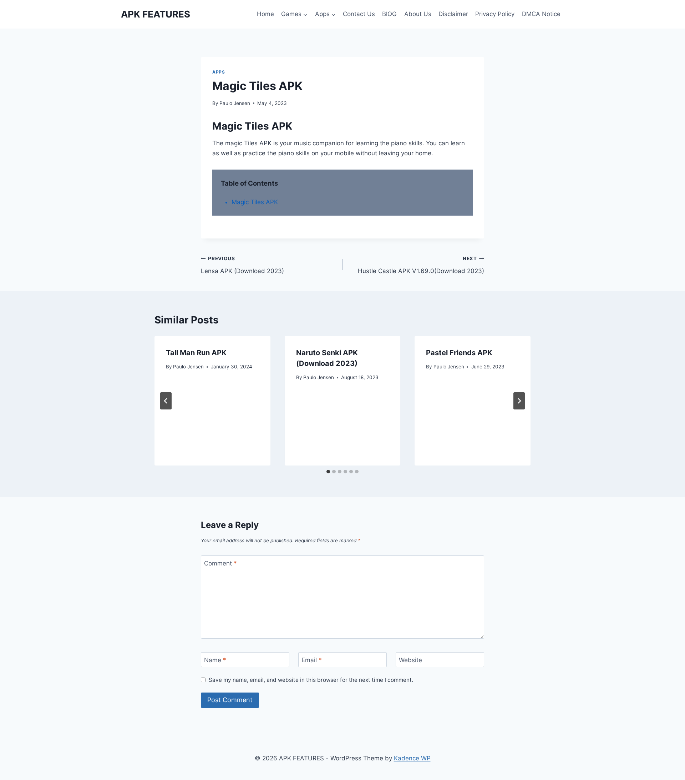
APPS (218, 72)
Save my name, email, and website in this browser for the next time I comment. (311, 679)
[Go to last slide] (166, 400)
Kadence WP (412, 758)
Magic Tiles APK (255, 202)
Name (215, 660)
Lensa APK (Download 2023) (242, 265)
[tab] (328, 471)
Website (410, 660)
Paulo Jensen (234, 103)
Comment (220, 563)
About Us (417, 13)
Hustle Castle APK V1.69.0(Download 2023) (421, 265)
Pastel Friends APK (459, 352)
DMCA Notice (541, 13)
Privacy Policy (494, 13)
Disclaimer (453, 13)
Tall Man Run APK (196, 352)
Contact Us (359, 13)
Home (265, 13)
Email (311, 660)
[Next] (519, 400)
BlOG (389, 13)
